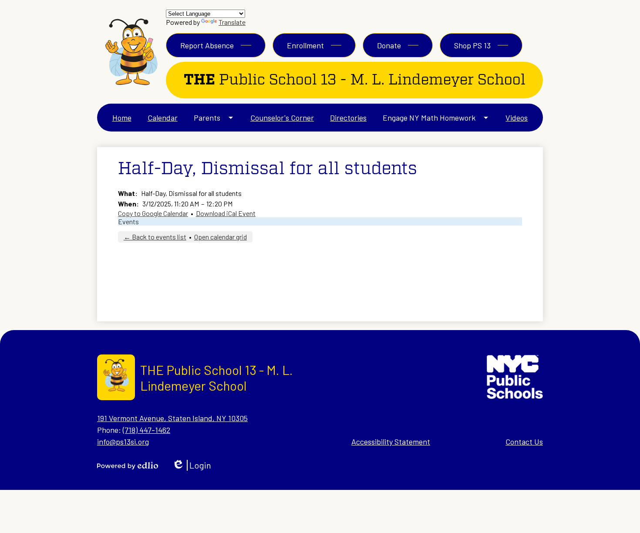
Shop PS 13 (472, 45)
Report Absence (207, 45)
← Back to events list (155, 237)
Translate (232, 22)
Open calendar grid (220, 237)
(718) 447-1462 (146, 430)
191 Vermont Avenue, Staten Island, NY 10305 (172, 418)
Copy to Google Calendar (153, 213)
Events (128, 221)
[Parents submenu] (214, 117)
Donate (389, 45)
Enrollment (305, 45)
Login (191, 465)
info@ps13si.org (123, 441)
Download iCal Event (226, 213)
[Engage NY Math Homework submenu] (436, 117)
